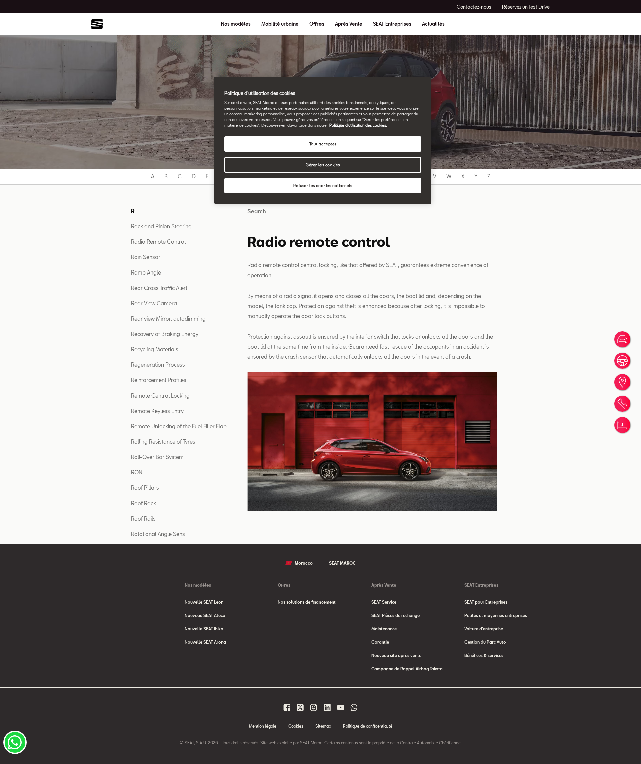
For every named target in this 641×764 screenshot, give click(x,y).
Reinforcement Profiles (158, 380)
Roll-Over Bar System (157, 457)
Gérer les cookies (323, 164)
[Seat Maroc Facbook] (287, 707)
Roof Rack (143, 503)
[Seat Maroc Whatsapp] (354, 707)
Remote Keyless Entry (157, 411)
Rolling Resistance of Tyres (163, 441)
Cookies (295, 726)
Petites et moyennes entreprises (495, 615)
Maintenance (384, 628)
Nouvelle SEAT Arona (205, 642)
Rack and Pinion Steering (161, 226)
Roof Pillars (145, 487)
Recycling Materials (154, 349)
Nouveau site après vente (396, 655)
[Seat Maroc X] (300, 707)
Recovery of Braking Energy (164, 334)
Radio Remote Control (158, 241)
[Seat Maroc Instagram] (314, 707)
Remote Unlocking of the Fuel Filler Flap (179, 426)
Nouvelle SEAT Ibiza (204, 628)
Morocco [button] (304, 563)
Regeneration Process (158, 364)
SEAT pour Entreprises (485, 601)
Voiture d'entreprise (483, 628)
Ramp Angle (146, 272)
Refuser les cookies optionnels (322, 185)
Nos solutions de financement (307, 601)
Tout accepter (322, 144)
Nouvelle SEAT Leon (204, 601)
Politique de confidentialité (367, 726)
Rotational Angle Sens (158, 534)
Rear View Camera (154, 303)
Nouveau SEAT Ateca (205, 615)
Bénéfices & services (483, 655)
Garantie (380, 642)
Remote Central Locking (160, 395)
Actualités (433, 24)
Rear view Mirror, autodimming (168, 318)
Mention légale (262, 726)
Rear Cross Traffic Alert (159, 288)
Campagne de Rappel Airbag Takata (407, 668)
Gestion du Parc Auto (485, 642)
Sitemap (323, 726)
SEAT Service (383, 601)
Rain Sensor (145, 257)
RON (136, 472)
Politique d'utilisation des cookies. (358, 125)
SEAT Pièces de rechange (395, 615)
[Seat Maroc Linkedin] (327, 707)
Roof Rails (143, 518)
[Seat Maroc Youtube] (341, 707)
